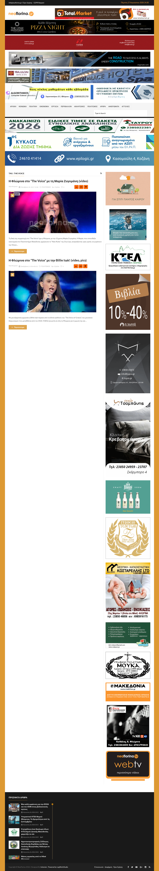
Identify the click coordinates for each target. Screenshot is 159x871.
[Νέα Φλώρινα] (21, 14)
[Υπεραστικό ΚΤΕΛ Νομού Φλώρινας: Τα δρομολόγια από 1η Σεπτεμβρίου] (14, 820)
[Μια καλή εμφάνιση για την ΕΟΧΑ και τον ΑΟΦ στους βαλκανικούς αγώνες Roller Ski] (14, 807)
